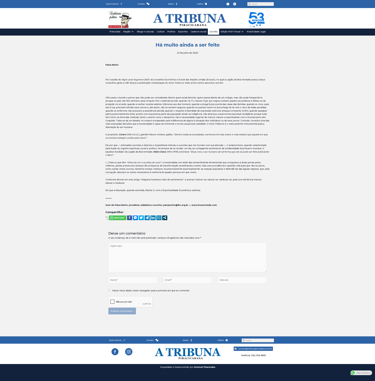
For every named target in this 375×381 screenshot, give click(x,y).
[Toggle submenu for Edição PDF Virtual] (242, 31)
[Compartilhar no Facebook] (129, 217)
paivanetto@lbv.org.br (175, 205)
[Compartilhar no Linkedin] (153, 217)
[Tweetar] (141, 217)
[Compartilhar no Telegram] (147, 217)
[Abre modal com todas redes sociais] (164, 217)
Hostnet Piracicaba (204, 367)
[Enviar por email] (158, 217)
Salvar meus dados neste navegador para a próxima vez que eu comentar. (151, 290)
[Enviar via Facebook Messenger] (135, 217)
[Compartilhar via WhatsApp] (117, 217)
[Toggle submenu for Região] (132, 31)
